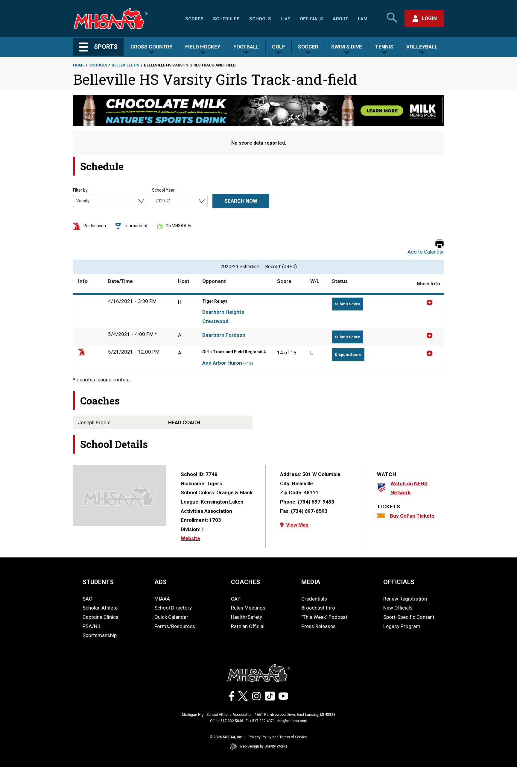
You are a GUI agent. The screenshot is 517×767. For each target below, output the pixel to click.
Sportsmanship (100, 635)
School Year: (164, 190)
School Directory (173, 608)
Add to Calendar (425, 252)
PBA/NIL (92, 626)
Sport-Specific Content (408, 617)
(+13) (248, 363)
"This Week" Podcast (324, 617)
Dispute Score (348, 354)
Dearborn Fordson (223, 335)
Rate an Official (247, 626)
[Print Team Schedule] (439, 244)
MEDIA (310, 582)
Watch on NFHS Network (409, 488)
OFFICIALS (398, 582)
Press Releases (318, 626)
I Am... (364, 19)
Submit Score (347, 304)
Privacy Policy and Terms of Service (278, 737)
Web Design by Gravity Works (263, 746)
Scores (194, 19)
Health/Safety (246, 617)
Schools (260, 19)
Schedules (226, 19)
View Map (297, 525)
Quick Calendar (171, 617)
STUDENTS (98, 582)
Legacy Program (401, 626)
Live (285, 19)
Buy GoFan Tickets (412, 516)
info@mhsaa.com (292, 721)
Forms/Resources (174, 626)
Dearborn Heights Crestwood (223, 316)
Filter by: (81, 190)
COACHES (245, 582)
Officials (311, 19)
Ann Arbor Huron (222, 363)
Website (190, 538)
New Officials (398, 608)
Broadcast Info (318, 608)
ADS (160, 582)
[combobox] (76, 201)
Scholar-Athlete (100, 608)
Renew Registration (405, 599)
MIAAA (162, 599)
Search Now (240, 201)
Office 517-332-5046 (226, 721)
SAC (87, 599)
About (340, 19)
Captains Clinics (100, 617)
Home (78, 65)
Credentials (314, 599)
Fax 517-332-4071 (260, 721)
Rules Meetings (248, 608)
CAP (236, 599)
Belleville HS (125, 65)
